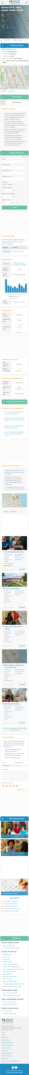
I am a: (3, 763)
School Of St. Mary (13, 704)
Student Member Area (7, 1043)
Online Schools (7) (8, 979)
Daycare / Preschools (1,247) (10, 964)
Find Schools (5, 1038)
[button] (3, 786)
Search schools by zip (8, 945)
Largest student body (18, 251)
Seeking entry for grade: (8, 194)
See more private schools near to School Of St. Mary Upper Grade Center (14, 729)
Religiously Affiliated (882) (10, 982)
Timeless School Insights (10, 904)
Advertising (5, 1058)
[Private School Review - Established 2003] (14, 2)
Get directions (12, 91)
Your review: (5, 769)
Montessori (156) (7, 962)
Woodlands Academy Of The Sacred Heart (14, 666)
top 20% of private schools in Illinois (12, 243)
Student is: (5, 182)
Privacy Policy (19, 1073)
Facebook (16, 1067)
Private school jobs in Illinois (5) (11, 996)
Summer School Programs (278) (11, 967)
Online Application (19, 394)
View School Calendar (19, 302)
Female (10, 185)
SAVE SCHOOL (16, 102)
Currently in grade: (7, 188)
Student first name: (7, 171)
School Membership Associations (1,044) (14, 984)
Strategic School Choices (11, 906)
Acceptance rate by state (9, 1014)
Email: (3, 159)
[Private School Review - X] (13, 1067)
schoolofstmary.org (12, 25)
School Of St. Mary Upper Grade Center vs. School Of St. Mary (14, 472)
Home (3, 1032)
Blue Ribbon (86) (7, 954)
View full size (4, 91)
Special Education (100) (9, 972)
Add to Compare (9, 569)
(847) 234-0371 (12, 21)
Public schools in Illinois (9, 1002)
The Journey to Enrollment (11, 901)
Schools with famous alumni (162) (12, 987)
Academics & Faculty (18, 40)
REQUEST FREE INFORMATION (15, 402)
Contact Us (5, 1051)
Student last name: (7, 177)
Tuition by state (7, 1011)
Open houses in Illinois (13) (10, 993)
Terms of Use (10, 1073)
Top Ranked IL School (10, 49)
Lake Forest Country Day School (14, 488)
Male (4, 185)
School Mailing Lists (7, 1056)
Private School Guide (7, 1045)
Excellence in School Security (12, 909)
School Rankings (6, 1040)
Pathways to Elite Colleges (11, 911)
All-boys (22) (6, 959)
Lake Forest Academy (12, 589)
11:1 (22, 371)
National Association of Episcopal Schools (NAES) (19, 264)
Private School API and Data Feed (10, 1061)
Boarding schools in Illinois (10, 1005)
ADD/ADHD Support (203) (10, 977)
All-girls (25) (6, 957)
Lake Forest (19, 14)
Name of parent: (6, 165)
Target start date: (6, 200)
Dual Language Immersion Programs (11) (13, 969)
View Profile (22, 569)
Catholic (19, 269)
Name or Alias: (19, 763)
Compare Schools (6, 1048)
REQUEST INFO (16, 97)
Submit (14, 207)
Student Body (7, 40)
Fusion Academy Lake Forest (12, 483)
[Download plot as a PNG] (25, 279)
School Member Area (7, 1053)
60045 (8, 16)
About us (4, 1035)
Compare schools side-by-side (11, 948)
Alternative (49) (7, 974)
